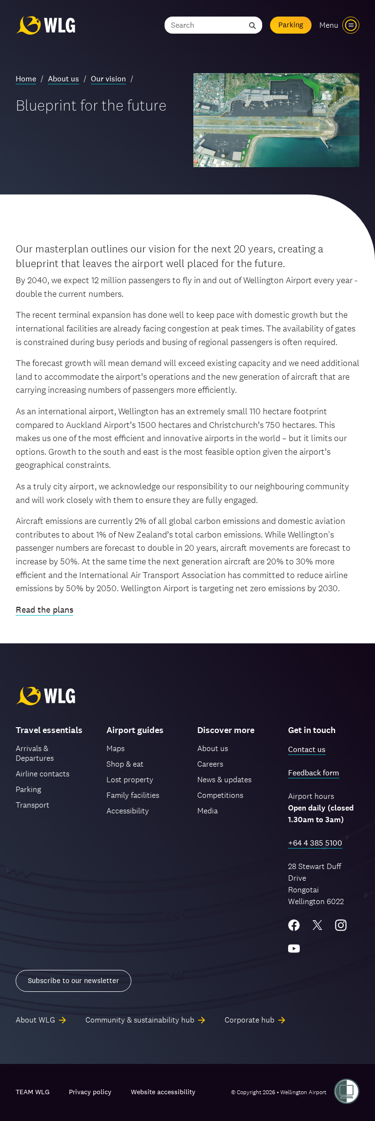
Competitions (220, 795)
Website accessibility (163, 1091)
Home (26, 79)
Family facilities (132, 795)
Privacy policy (90, 1091)
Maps (115, 748)
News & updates (224, 779)
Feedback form (313, 773)
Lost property (129, 779)
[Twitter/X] (317, 925)
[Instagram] (341, 925)
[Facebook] (294, 925)
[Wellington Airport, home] (45, 25)
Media (207, 811)
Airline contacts (42, 774)
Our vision (108, 79)
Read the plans (44, 609)
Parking (290, 24)
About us (63, 79)
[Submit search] (252, 25)
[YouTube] (294, 948)
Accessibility (127, 811)
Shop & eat (125, 764)
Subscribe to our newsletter (73, 980)
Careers (210, 764)
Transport (32, 805)
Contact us (307, 749)
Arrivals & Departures (35, 753)
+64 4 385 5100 (315, 843)
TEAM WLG (32, 1091)
